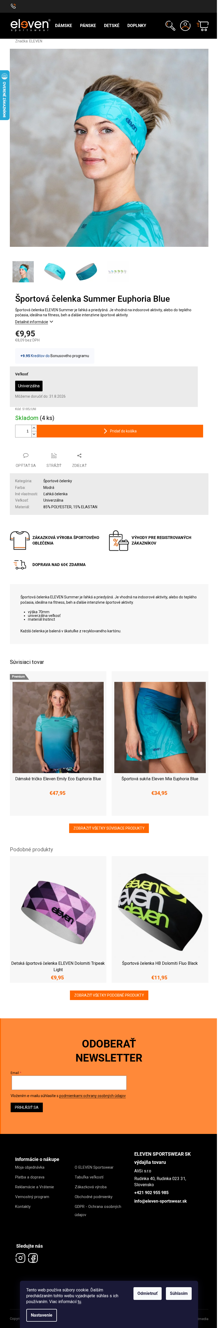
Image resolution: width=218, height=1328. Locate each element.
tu (77, 1301)
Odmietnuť (146, 1293)
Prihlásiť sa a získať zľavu (158, 679)
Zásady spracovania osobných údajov (158, 694)
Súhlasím (177, 1293)
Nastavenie (40, 1315)
